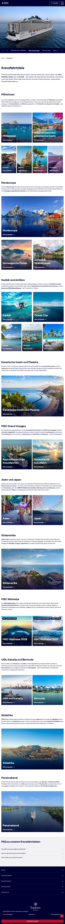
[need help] (62, 916)
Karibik (6, 50)
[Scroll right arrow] (62, 50)
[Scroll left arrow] (3, 50)
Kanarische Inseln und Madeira (18, 50)
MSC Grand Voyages (34, 50)
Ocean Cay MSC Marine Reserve (11, 288)
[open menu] (62, 3)
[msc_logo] (5, 3)
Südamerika (56, 50)
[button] (32, 849)
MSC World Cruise (9, 603)
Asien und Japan (46, 50)
